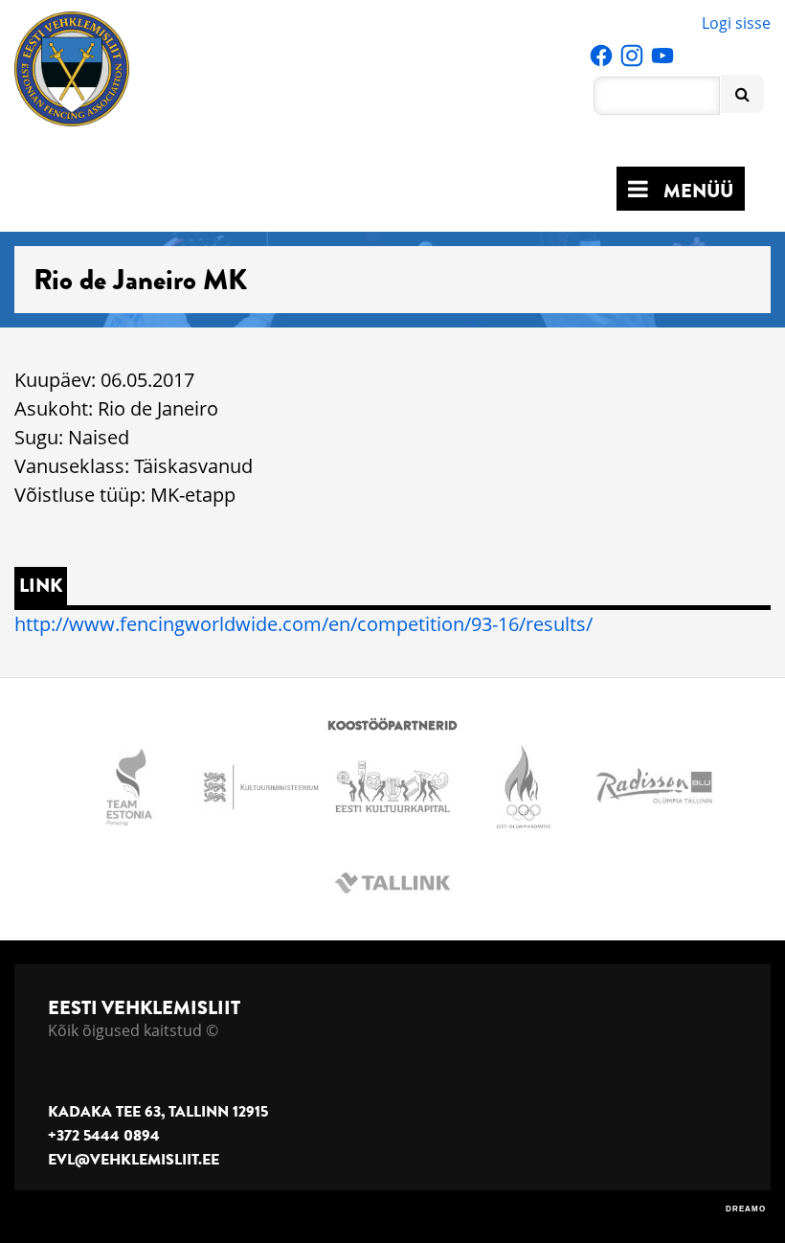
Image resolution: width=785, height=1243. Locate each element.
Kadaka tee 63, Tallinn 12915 (158, 1111)
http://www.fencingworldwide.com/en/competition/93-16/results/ (303, 624)
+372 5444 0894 (104, 1135)
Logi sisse (736, 23)
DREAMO (746, 1209)
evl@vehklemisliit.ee (133, 1159)
